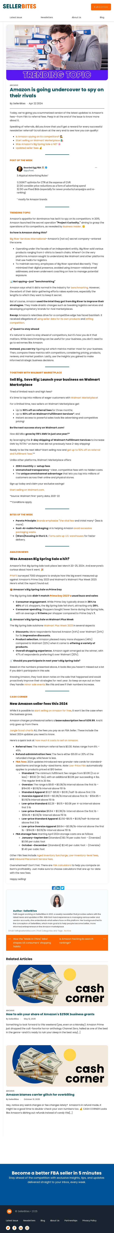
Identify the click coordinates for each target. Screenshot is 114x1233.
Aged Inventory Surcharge (52, 855)
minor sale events (34, 684)
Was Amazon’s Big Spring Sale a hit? (36, 144)
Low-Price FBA (77, 765)
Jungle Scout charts (21, 730)
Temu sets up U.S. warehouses (66, 536)
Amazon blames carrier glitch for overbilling (40, 1095)
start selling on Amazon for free (52, 710)
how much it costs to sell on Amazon (56, 740)
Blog (102, 17)
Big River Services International (28, 238)
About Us (76, 17)
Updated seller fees (27, 148)
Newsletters (47, 17)
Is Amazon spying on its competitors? (37, 136)
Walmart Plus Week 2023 (58, 625)
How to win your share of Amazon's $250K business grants (50, 1014)
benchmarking (79, 287)
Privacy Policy (89, 1220)
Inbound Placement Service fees (34, 859)
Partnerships (71, 1220)
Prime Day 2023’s (60, 595)
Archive (67, 930)
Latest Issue (16, 17)
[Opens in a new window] (57, 183)
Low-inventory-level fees (83, 855)
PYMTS (14, 575)
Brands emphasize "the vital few (55, 520)
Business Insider (72, 226)
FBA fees (21, 761)
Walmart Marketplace (83, 397)
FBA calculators (62, 865)
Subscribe (101, 6)
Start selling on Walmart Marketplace (38, 140)
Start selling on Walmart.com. (27, 490)
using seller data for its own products (58, 319)
